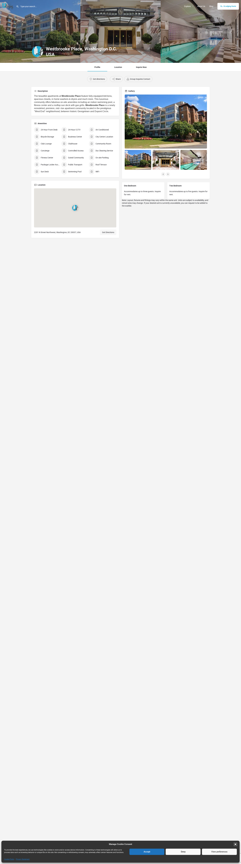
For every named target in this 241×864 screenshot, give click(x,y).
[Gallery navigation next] (168, 174)
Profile (97, 67)
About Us (201, 6)
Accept (147, 851)
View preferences (219, 851)
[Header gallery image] (40, 31)
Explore (187, 6)
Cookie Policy (9, 859)
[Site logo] (8, 6)
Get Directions (108, 232)
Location (118, 67)
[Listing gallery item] (138, 160)
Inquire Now (141, 67)
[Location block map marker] (75, 208)
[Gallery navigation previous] (163, 174)
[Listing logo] (37, 51)
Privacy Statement (23, 859)
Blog (211, 6)
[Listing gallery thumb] (166, 122)
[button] (235, 844)
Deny (183, 851)
